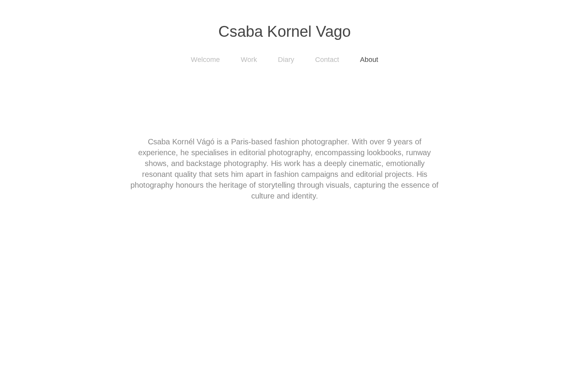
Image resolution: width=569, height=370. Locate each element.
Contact (327, 59)
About (369, 59)
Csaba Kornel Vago (284, 31)
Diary (286, 59)
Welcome (205, 59)
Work (249, 59)
